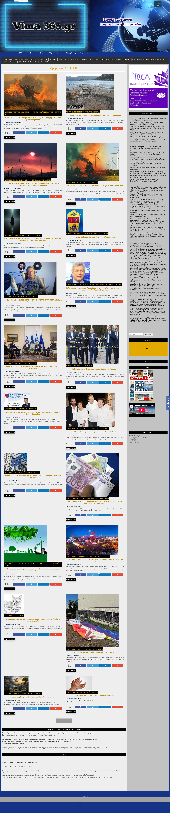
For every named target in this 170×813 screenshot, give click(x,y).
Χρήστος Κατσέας (101, 234)
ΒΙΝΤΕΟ (77, 498)
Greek (17, 1)
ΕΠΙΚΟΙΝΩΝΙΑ (44, 61)
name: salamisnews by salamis (91, 803)
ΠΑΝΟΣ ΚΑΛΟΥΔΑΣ (81, 182)
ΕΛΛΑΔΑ (77, 556)
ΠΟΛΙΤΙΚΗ (126, 59)
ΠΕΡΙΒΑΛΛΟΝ (62, 59)
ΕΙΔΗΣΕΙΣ (16, 180)
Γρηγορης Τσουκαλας (83, 112)
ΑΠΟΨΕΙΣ (8, 112)
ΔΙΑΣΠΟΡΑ (118, 59)
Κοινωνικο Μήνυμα (89, 498)
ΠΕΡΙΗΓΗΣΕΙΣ (74, 59)
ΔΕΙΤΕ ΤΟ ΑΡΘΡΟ (10, 138)
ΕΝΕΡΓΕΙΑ (16, 563)
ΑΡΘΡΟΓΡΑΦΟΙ (13, 59)
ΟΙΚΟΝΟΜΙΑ (28, 235)
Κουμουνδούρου (144, 311)
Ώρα (148, 349)
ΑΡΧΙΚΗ (4, 59)
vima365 (20, 122)
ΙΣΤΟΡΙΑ (32, 59)
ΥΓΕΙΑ (4, 61)
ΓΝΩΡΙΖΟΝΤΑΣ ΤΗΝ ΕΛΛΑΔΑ (140, 59)
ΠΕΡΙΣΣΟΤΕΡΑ (32, 61)
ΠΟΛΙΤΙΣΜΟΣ (23, 59)
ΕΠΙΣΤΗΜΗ (12, 61)
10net (137, 438)
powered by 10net (74, 803)
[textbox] (148, 208)
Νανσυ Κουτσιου (29, 563)
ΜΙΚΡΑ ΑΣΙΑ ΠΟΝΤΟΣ (87, 59)
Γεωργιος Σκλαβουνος (22, 112)
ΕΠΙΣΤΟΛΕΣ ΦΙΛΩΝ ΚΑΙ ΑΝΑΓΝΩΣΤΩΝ (88, 284)
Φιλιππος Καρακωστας (100, 556)
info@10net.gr (148, 438)
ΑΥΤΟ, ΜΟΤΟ (22, 61)
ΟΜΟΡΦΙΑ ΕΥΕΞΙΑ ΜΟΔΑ (158, 59)
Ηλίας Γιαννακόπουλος (23, 693)
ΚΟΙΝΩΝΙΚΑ (52, 59)
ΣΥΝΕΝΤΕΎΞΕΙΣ (42, 59)
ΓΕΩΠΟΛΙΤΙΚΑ (18, 472)
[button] (131, 87)
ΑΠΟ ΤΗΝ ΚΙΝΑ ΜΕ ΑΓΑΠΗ (104, 59)
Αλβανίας (135, 306)
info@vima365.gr (134, 442)
